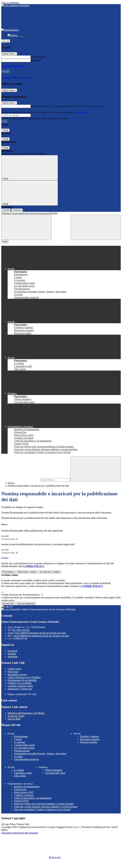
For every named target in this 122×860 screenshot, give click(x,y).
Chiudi (5, 130)
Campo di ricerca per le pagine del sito (20, 479)
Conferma (17, 210)
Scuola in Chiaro (16, 716)
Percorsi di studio (88, 742)
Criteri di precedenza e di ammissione (32, 798)
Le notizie (19, 770)
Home (11, 483)
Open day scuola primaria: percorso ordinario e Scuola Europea (46, 806)
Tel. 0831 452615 (21, 630)
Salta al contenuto (10, 2)
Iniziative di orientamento (26, 786)
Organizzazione (22, 750)
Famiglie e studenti (89, 736)
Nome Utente (38, 57)
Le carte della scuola (24, 747)
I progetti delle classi (55, 773)
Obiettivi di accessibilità (19, 683)
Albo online (20, 775)
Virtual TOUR (21, 801)
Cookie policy (15, 668)
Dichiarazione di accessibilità (22, 680)
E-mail (34, 106)
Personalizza (8, 572)
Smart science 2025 (24, 792)
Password (36, 60)
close (5, 241)
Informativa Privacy (17, 674)
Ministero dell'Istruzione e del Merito (26, 713)
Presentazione (21, 736)
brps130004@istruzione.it (40, 633)
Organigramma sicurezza (26, 759)
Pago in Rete (14, 718)
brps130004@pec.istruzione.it (41, 635)
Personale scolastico (90, 739)
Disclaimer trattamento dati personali (19, 832)
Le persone (19, 742)
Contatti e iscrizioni (23, 795)
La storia (18, 756)
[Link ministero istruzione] (15, 5)
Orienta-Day (20, 789)
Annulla (6, 210)
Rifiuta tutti (27, 572)
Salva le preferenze (26, 603)
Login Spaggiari (83, 112)
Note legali (13, 671)
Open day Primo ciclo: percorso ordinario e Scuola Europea (44, 803)
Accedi (6, 41)
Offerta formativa (53, 770)
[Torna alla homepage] (61, 213)
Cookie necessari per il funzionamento (20, 594)
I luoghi (18, 739)
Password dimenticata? (12, 66)
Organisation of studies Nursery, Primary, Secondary (40, 753)
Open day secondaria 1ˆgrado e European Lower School (42, 809)
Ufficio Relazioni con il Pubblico (24, 677)
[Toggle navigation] (26, 227)
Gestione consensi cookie (20, 686)
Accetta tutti (50, 572)
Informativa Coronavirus (20, 688)
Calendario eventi (23, 773)
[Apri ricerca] (96, 227)
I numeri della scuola (24, 745)
